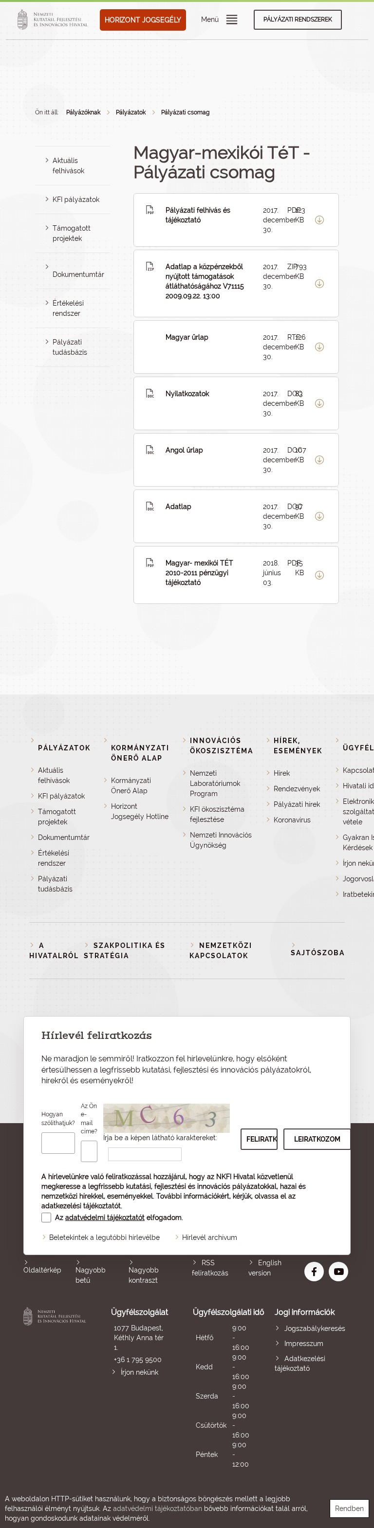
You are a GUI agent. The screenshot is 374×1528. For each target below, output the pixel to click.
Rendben (349, 1508)
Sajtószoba (318, 953)
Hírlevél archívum (209, 1237)
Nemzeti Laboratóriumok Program (215, 783)
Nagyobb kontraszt (144, 1275)
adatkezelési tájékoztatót (81, 1206)
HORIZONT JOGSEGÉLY (143, 20)
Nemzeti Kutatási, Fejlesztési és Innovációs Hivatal (56, 1388)
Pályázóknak (83, 112)
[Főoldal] (54, 20)
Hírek (282, 773)
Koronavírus (292, 820)
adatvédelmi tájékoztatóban (157, 1508)
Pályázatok (131, 112)
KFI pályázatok (76, 199)
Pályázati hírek (297, 804)
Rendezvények (297, 789)
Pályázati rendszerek (297, 19)
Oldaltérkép (42, 1270)
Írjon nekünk (139, 1372)
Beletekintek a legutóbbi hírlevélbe (104, 1237)
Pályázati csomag (185, 112)
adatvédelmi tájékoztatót (105, 1217)
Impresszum (303, 1343)
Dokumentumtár (78, 274)
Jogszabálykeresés (314, 1328)
